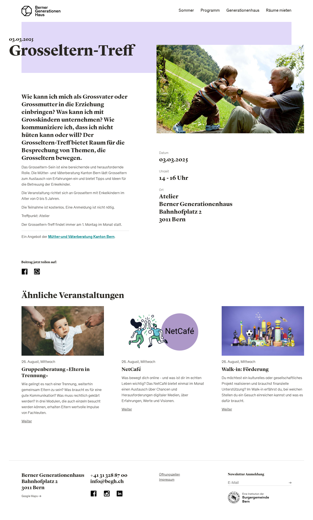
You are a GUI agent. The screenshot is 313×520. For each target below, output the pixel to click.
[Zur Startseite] (41, 11)
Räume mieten (278, 10)
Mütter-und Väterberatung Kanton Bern (81, 236)
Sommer (186, 10)
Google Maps (30, 496)
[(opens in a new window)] (93, 494)
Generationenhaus (242, 10)
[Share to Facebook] (24, 271)
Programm (210, 10)
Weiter (27, 421)
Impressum (166, 480)
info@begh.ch (107, 481)
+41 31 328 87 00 (108, 475)
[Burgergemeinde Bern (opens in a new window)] (248, 499)
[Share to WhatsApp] (37, 271)
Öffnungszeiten (169, 474)
